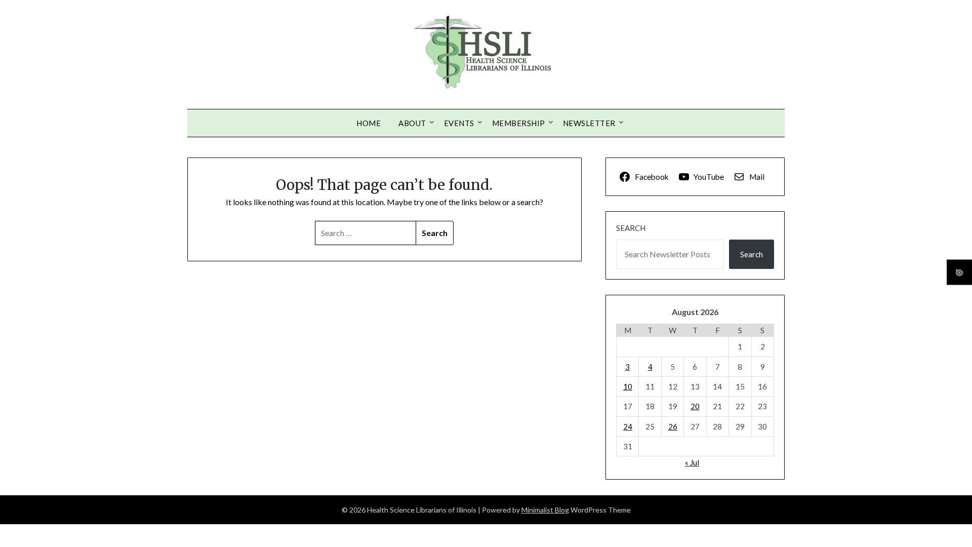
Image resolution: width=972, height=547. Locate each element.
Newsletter (589, 123)
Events (459, 123)
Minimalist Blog (545, 509)
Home (368, 123)
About (412, 123)
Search (630, 227)
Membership (518, 123)
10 (627, 386)
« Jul (692, 462)
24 (627, 426)
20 (695, 406)
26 (672, 426)
